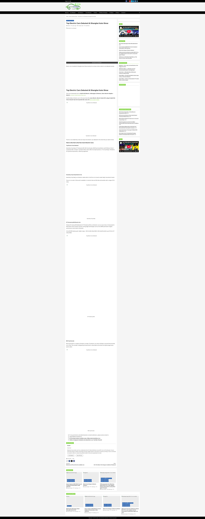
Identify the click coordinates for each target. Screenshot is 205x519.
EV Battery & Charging (103, 12)
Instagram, (75, 440)
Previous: (75, 464)
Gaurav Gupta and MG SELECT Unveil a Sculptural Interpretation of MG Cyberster (74, 485)
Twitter (71, 440)
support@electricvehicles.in (75, 436)
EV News (117, 12)
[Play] (120, 36)
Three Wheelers (88, 12)
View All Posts (79, 455)
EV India (95, 12)
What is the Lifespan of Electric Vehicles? (126, 50)
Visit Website (71, 455)
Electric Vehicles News (70, 20)
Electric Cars (69, 505)
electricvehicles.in (94, 438)
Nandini (68, 25)
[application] (129, 31)
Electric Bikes (103, 478)
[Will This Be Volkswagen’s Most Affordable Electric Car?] (75, 501)
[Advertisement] (91, 78)
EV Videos (111, 12)
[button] (67, 461)
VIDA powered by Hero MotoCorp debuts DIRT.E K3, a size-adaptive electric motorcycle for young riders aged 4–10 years (128, 53)
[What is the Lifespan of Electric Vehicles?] (91, 477)
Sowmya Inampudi (69, 488)
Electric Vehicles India (70, 479)
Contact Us (123, 12)
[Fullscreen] (137, 36)
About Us (66, 12)
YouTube (95, 440)
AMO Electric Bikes (122, 68)
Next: (105, 464)
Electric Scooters (109, 478)
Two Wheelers (80, 12)
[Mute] (135, 36)
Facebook (80, 440)
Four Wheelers (72, 12)
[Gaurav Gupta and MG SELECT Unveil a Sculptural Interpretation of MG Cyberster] (74, 477)
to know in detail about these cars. (78, 95)
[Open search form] (139, 12)
